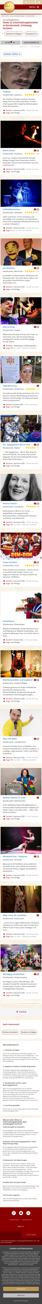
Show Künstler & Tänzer (17, 16)
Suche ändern (30, 42)
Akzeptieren (21, 1289)
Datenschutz (27, 1220)
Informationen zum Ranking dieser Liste (29, 1003)
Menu (32, 6)
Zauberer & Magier (14, 33)
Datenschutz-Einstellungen (21, 1301)
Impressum (14, 1220)
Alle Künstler (5, 16)
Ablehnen (21, 1295)
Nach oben (31, 1235)
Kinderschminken (10, 1032)
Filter (8, 42)
